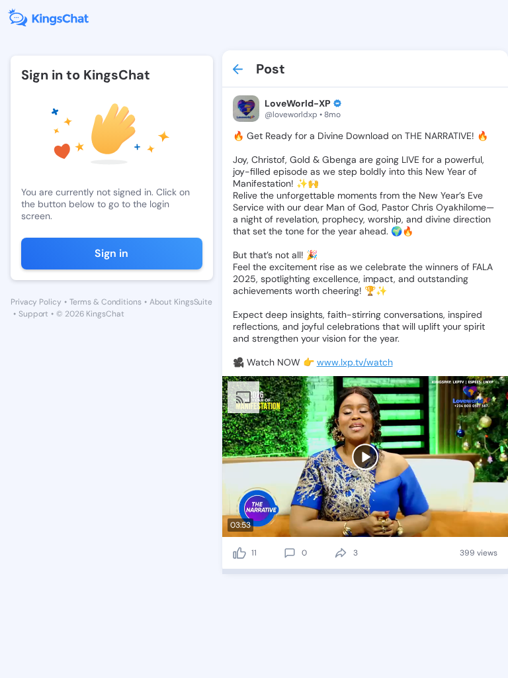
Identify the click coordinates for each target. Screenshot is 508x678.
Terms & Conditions (105, 302)
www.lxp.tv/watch (355, 362)
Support (33, 314)
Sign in (111, 253)
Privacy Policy (36, 302)
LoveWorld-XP (298, 103)
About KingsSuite (180, 302)
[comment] (289, 552)
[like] (239, 552)
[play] (365, 457)
